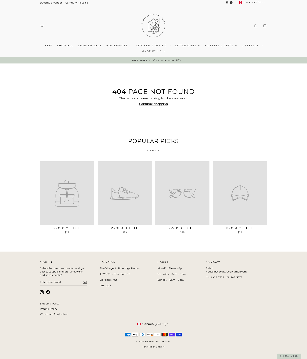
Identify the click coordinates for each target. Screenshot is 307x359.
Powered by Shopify (153, 346)
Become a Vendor (51, 2)
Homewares (117, 45)
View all (153, 150)
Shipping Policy (49, 303)
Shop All (65, 45)
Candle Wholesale (76, 2)
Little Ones (186, 45)
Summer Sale (90, 45)
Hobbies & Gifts (219, 45)
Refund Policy (48, 308)
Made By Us (152, 51)
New (48, 45)
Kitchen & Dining (152, 45)
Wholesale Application (54, 314)
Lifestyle (251, 45)
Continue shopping (153, 104)
